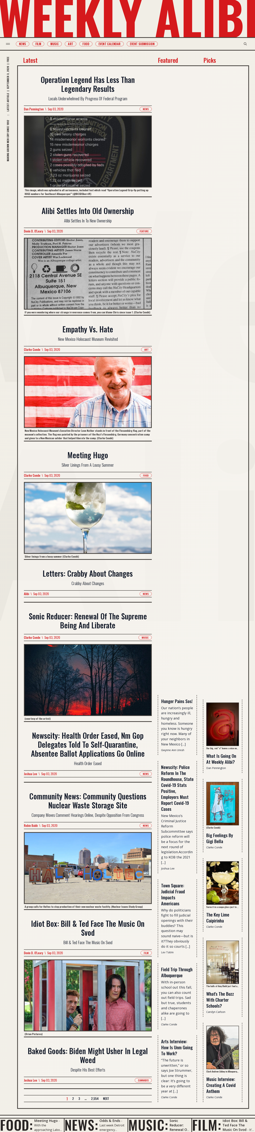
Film (38, 44)
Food (86, 44)
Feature (144, 231)
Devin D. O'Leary (33, 231)
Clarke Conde (32, 349)
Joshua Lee (30, 774)
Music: (148, 1124)
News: (81, 1124)
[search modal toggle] (245, 44)
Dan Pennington (34, 109)
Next (106, 1098)
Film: (206, 1124)
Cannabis (143, 1080)
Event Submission (142, 44)
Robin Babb (31, 825)
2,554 (95, 1098)
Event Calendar (110, 44)
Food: (16, 1124)
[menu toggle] (8, 44)
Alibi (26, 594)
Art (70, 44)
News (22, 44)
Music (54, 44)
